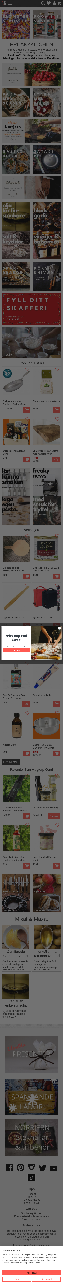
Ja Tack (16, 650)
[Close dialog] (59, 628)
